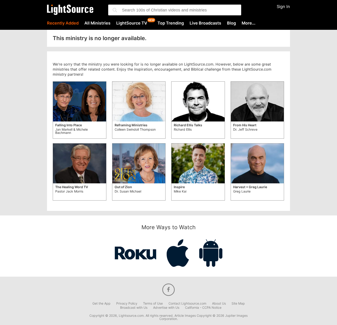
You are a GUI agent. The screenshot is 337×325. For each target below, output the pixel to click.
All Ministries (97, 23)
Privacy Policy (126, 303)
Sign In (283, 6)
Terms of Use (153, 303)
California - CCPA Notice (203, 307)
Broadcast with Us (133, 307)
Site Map (238, 303)
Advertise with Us (166, 307)
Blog (231, 23)
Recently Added (63, 23)
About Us (219, 303)
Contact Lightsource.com (187, 303)
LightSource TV (131, 23)
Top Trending (170, 23)
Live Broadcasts (205, 23)
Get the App (101, 303)
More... (248, 23)
